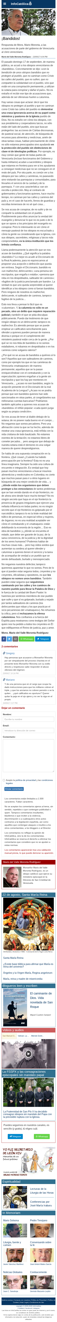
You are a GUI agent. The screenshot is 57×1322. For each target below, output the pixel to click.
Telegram (44, 639)
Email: (6, 725)
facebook (29, 1308)
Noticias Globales (12, 1272)
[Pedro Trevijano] (42, 1230)
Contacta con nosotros (22, 1300)
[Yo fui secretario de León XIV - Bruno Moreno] (28, 1162)
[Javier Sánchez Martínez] (15, 1255)
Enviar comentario (14, 789)
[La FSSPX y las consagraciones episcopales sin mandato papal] (28, 1092)
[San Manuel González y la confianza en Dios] (28, 1054)
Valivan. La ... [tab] (23, 1036)
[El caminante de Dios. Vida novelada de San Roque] (15, 1007)
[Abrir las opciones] (5, 4)
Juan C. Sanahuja (10, 1291)
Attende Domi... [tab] (37, 1036)
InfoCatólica (19, 4)
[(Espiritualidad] (15, 1196)
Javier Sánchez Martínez (13, 1264)
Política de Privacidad (39, 1300)
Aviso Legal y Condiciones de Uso (32, 1302)
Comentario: (9, 737)
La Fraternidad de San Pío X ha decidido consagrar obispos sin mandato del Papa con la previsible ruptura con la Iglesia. (27, 1114)
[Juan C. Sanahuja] (15, 1282)
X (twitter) (21, 1308)
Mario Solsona (11, 1220)
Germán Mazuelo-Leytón (40, 1291)
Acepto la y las (29, 781)
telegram (36, 1308)
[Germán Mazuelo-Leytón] (42, 1282)
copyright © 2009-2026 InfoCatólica (28, 1306)
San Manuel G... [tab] (9, 1036)
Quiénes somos (7, 1300)
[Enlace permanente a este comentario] (4, 653)
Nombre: (7, 714)
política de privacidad (26, 780)
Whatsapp (27, 639)
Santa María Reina (13, 958)
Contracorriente (38, 1272)
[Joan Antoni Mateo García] (42, 1255)
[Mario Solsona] (15, 1230)
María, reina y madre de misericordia (22, 979)
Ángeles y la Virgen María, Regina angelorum (27, 973)
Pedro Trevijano (38, 1220)
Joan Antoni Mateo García (40, 1264)
